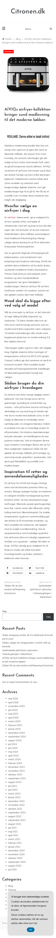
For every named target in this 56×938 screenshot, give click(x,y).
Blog (10, 886)
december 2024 (16, 732)
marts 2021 (14, 839)
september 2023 (17, 778)
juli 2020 (12, 869)
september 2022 (17, 812)
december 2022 (16, 801)
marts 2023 (14, 793)
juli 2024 (12, 744)
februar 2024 (15, 763)
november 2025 (16, 706)
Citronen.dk (28, 11)
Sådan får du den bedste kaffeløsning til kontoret (14, 589)
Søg (4, 611)
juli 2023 (12, 786)
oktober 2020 (15, 858)
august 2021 (14, 824)
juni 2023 (12, 789)
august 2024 (14, 740)
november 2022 (16, 804)
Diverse (12, 889)
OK (30, 930)
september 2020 (17, 862)
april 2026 (13, 702)
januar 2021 (14, 846)
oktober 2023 (15, 774)
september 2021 (17, 820)
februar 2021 (15, 842)
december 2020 (16, 850)
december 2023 (16, 767)
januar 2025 (14, 729)
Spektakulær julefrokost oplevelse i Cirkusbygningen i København (41, 591)
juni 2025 (12, 710)
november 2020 (16, 854)
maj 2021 (13, 831)
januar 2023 (14, 797)
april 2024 (13, 755)
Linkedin (40, 573)
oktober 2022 (15, 808)
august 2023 (14, 782)
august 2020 (14, 865)
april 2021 (13, 835)
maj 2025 (13, 713)
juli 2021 (12, 827)
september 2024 (17, 736)
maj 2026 (13, 698)
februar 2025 (15, 725)
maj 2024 (13, 751)
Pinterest (18, 573)
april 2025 (13, 717)
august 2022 (14, 816)
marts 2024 (14, 759)
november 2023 (16, 770)
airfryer (12, 217)
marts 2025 (14, 721)
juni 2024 (12, 748)
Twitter (39, 568)
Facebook (18, 568)
